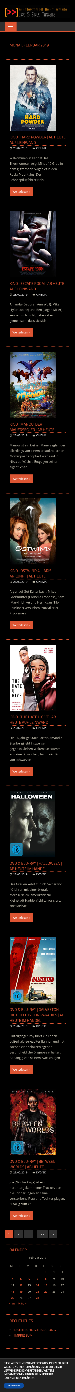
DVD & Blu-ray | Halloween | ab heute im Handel (36, 866)
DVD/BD (41, 874)
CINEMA (41, 148)
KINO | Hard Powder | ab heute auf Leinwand (38, 139)
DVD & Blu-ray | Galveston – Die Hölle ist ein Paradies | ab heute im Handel (37, 1014)
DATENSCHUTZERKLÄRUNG (35, 1329)
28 (37, 1298)
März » (22, 1303)
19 (20, 1291)
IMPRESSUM (23, 1335)
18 (12, 1291)
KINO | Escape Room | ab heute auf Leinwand (37, 286)
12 (20, 1285)
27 (42, 1234)
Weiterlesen (20, 191)
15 (45, 1285)
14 (37, 1285)
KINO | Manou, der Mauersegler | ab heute (32, 427)
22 (45, 1291)
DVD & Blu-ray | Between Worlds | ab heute (33, 1164)
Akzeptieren (14, 1385)
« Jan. (12, 1303)
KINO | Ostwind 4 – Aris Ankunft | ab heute (30, 573)
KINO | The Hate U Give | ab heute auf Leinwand (33, 719)
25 (12, 1298)
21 (37, 1291)
